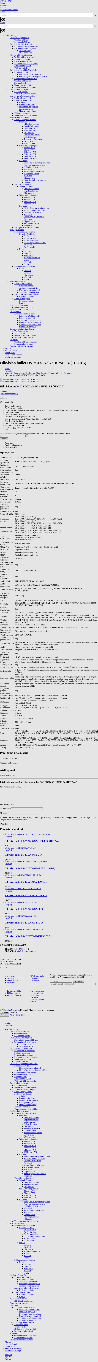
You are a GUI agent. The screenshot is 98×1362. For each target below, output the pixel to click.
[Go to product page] (51, 929)
